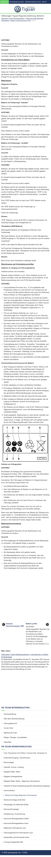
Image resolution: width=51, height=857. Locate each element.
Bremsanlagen (9, 762)
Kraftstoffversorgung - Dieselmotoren (17, 758)
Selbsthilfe (7, 742)
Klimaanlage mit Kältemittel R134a (16, 805)
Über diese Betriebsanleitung (14, 719)
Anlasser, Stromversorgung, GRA (20, 20)
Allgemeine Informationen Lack (15, 828)
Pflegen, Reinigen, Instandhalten (15, 737)
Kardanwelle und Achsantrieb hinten (16, 837)
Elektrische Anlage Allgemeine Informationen (21, 795)
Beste (44, 2)
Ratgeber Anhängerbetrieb (13, 776)
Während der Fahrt (10, 733)
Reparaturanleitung (33, 2)
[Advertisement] (25, 30)
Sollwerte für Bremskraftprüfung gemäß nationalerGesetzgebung (27, 786)
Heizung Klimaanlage (11, 809)
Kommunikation (9, 790)
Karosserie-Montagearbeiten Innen (16, 823)
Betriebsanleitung (17, 2)
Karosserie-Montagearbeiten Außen (16, 819)
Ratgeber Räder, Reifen (12, 772)
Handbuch (4, 2)
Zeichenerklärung (10, 714)
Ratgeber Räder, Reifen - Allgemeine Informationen (22, 781)
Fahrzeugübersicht (10, 723)
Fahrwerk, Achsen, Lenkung (14, 767)
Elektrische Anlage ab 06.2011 (14, 800)
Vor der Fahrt (8, 728)
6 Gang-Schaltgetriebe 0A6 (13, 842)
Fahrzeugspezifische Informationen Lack (18, 833)
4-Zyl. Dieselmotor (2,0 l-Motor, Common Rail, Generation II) (25, 753)
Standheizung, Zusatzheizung (14, 814)
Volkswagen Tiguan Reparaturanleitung (13, 18)
